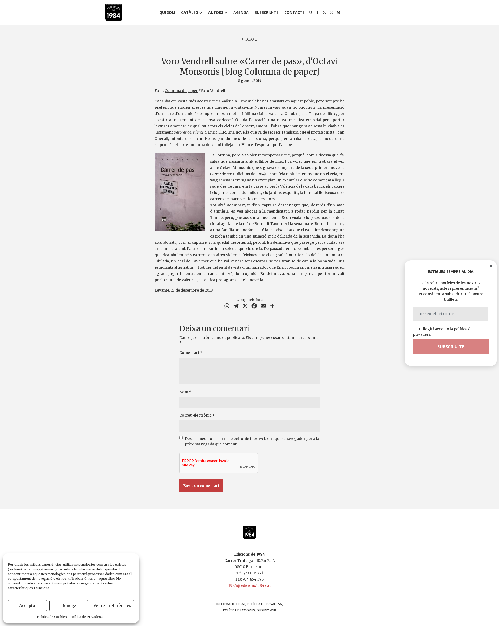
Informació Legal (230, 604)
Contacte (294, 12)
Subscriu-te (266, 12)
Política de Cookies (52, 617)
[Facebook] (318, 12)
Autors (215, 12)
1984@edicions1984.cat (249, 585)
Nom (185, 392)
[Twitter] (324, 12)
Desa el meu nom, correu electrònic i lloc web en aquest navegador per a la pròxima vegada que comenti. (252, 441)
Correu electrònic (197, 415)
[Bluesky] (338, 12)
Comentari (190, 352)
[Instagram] (331, 12)
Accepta (27, 605)
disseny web (266, 610)
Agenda (241, 12)
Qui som (167, 12)
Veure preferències (112, 605)
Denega (68, 605)
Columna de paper (181, 90)
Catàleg (189, 12)
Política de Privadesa (86, 617)
